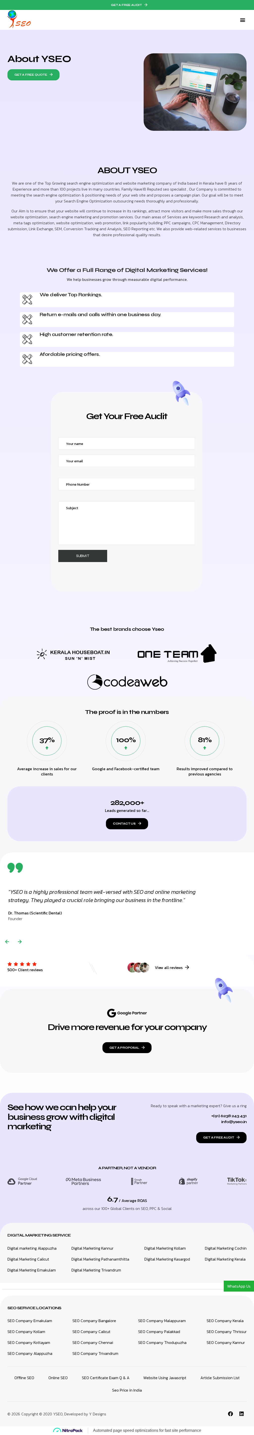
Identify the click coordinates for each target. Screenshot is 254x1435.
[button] (127, 5)
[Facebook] (230, 1414)
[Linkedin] (242, 1414)
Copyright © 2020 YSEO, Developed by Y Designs (63, 1414)
